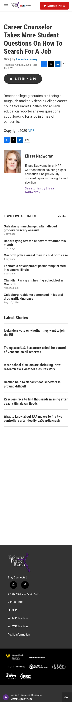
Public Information (19, 634)
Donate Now (56, 5)
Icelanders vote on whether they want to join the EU (34, 332)
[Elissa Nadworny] (12, 161)
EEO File (12, 610)
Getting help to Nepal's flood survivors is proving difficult (32, 384)
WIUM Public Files (18, 618)
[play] (5, 697)
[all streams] (67, 697)
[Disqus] (36, 493)
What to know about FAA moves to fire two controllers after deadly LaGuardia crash (33, 418)
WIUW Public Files (18, 626)
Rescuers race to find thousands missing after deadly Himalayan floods (36, 401)
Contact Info (15, 601)
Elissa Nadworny (26, 59)
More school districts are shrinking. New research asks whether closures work (32, 367)
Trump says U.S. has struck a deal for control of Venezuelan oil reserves (35, 350)
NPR (31, 131)
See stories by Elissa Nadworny (39, 190)
